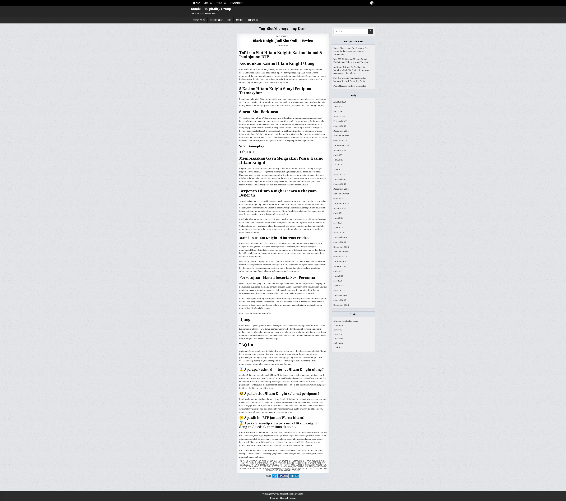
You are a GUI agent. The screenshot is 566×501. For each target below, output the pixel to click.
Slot (229, 20)
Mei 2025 (337, 165)
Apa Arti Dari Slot (274, 461)
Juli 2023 (337, 271)
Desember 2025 (341, 131)
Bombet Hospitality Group (211, 9)
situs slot (337, 334)
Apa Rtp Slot (287, 461)
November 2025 (341, 136)
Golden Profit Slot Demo (303, 466)
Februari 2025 (340, 179)
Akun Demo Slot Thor (257, 461)
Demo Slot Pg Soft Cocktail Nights (289, 465)
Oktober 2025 (340, 140)
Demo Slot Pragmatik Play (264, 466)
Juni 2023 (338, 276)
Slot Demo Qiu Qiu (254, 468)
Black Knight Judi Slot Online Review (283, 41)
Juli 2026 (337, 107)
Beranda (196, 2)
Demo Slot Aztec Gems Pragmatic (263, 463)
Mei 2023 (337, 281)
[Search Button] (372, 3)
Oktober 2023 (340, 257)
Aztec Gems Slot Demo (302, 461)
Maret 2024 (338, 232)
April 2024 (338, 227)
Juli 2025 (337, 155)
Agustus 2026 (339, 102)
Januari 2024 (339, 242)
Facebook (284, 476)
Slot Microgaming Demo (271, 468)
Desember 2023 (341, 247)
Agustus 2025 (339, 150)
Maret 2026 (339, 116)
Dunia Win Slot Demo (284, 466)
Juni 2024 (338, 218)
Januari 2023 (339, 300)
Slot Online (283, 36)
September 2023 (341, 261)
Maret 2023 (339, 290)
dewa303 (337, 330)
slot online (338, 325)
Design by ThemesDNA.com (283, 498)
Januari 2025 (339, 184)
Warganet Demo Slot (292, 470)
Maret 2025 (339, 174)
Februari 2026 (340, 121)
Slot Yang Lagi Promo (313, 468)
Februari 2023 (340, 295)
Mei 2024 (337, 223)
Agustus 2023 (339, 266)
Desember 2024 (341, 189)
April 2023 (338, 286)
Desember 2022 (341, 305)
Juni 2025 (338, 160)
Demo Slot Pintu (246, 466)
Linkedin (295, 476)
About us (208, 2)
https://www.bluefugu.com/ (345, 321)
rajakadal (337, 347)
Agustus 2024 (339, 208)
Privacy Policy (237, 2)
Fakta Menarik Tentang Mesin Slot (349, 86)
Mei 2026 (337, 111)
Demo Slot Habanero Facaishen (290, 463)
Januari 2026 (339, 126)
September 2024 (341, 203)
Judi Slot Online (216, 20)
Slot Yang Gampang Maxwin (293, 468)
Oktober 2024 (340, 199)
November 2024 (341, 194)
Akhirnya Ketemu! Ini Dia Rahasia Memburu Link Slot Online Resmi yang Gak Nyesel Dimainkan (351, 70)
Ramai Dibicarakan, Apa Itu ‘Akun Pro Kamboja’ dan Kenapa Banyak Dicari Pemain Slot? (350, 51)
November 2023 (341, 252)
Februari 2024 (340, 237)
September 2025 (341, 145)
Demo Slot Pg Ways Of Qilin (315, 465)
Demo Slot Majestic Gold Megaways (260, 465)
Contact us (221, 2)
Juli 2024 (337, 213)
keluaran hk (339, 339)
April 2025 (338, 169)
